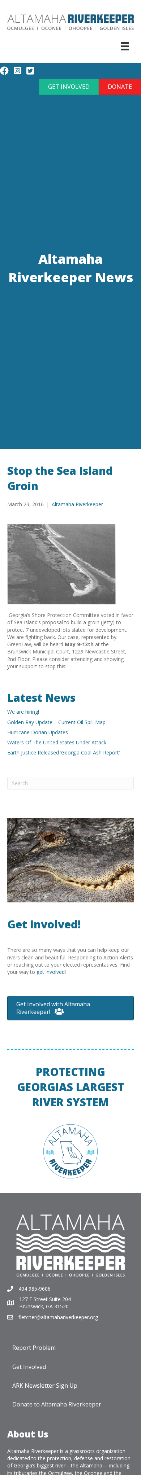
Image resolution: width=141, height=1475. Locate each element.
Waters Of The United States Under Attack (56, 742)
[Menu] (125, 46)
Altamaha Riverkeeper (77, 504)
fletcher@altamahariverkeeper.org (58, 1317)
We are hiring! (23, 711)
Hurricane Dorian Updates (37, 732)
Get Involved (29, 1367)
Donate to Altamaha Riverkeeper (56, 1404)
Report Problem (34, 1348)
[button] (69, 87)
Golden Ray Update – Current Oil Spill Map (56, 722)
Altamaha (91, 1465)
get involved (51, 971)
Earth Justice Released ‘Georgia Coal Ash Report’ (63, 752)
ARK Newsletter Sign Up (44, 1385)
